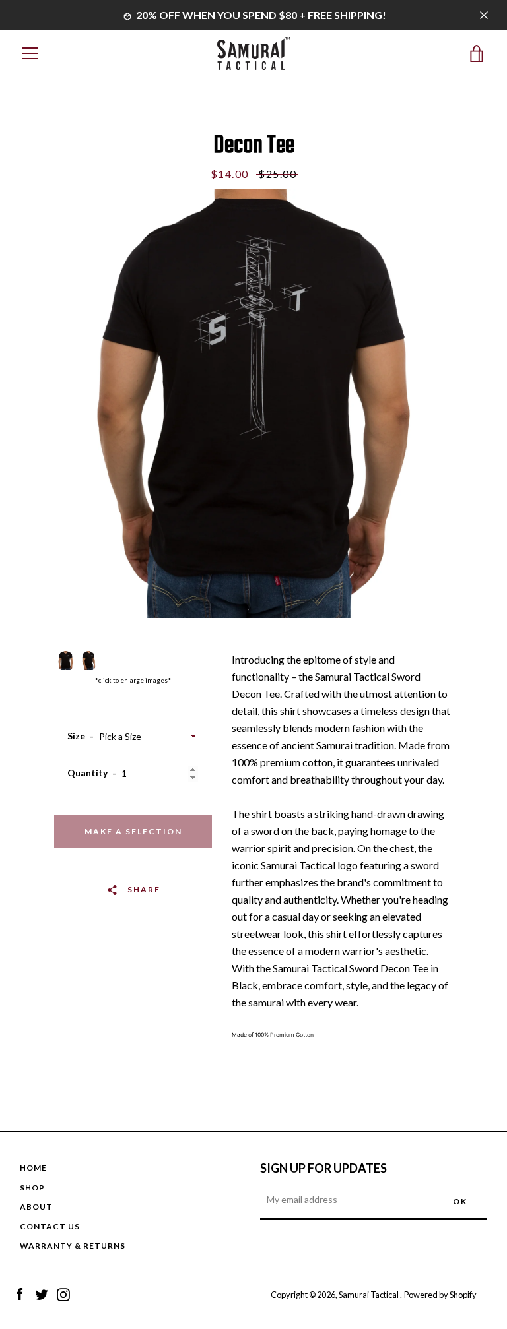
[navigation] (29, 53)
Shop (32, 1187)
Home (33, 1168)
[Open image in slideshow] (253, 403)
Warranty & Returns (72, 1246)
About (36, 1207)
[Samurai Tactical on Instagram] (63, 1293)
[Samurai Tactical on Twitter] (41, 1293)
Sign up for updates (323, 1168)
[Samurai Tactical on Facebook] (19, 1293)
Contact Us (50, 1226)
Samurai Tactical (369, 1294)
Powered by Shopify (440, 1294)
